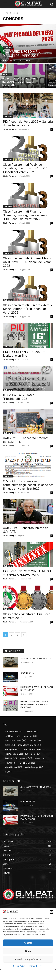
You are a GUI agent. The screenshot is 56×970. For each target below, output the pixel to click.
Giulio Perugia (9, 129)
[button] (51, 911)
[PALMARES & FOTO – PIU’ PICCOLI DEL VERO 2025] (28, 43)
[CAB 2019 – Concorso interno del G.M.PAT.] (28, 511)
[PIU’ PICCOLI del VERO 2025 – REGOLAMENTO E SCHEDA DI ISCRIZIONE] (22, 76)
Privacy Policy (35, 966)
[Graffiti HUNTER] (10, 677)
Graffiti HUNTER (27, 673)
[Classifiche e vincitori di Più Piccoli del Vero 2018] (28, 598)
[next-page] (23, 634)
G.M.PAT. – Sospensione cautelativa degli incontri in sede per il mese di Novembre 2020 (28, 484)
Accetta (28, 942)
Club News (8, 47)
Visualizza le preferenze (28, 959)
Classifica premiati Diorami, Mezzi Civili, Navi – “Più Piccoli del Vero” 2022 (27, 261)
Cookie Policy (19, 966)
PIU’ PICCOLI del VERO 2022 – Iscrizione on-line (24, 353)
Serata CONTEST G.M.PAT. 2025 (35, 658)
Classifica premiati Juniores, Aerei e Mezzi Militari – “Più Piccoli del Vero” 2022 (28, 308)
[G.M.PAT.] (28, 4)
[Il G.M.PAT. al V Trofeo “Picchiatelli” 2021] (28, 378)
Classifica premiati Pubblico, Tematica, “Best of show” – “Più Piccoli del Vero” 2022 (25, 168)
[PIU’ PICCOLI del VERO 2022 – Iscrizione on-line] (28, 335)
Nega (28, 951)
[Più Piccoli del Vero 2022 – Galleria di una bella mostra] (28, 105)
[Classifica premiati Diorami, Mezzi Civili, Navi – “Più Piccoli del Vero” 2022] (28, 242)
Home (5, 13)
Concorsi (7, 74)
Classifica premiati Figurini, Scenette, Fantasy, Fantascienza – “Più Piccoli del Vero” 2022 (26, 215)
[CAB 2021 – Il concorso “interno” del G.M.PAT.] (28, 421)
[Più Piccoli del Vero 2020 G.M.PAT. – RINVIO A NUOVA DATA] (28, 554)
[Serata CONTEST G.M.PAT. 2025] (10, 662)
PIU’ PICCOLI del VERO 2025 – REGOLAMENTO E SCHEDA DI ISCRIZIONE (34, 704)
